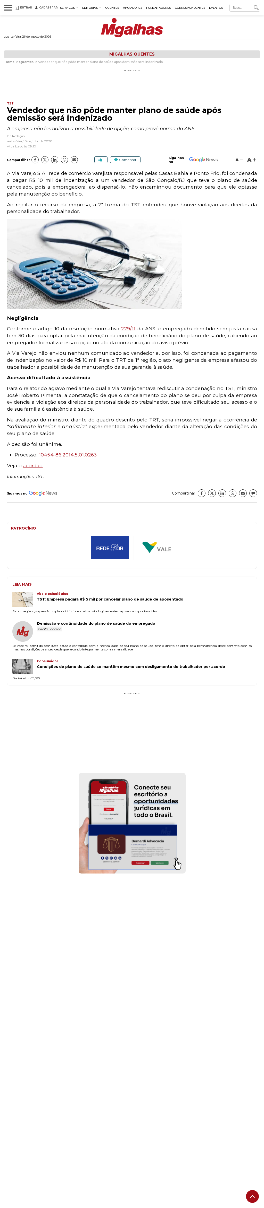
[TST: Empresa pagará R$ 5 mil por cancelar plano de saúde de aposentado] (24, 600)
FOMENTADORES (158, 8)
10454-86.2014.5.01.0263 (68, 455)
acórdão (33, 466)
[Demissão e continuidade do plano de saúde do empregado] (24, 632)
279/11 (128, 329)
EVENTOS (216, 8)
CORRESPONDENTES (190, 8)
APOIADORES (132, 8)
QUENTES (112, 8)
